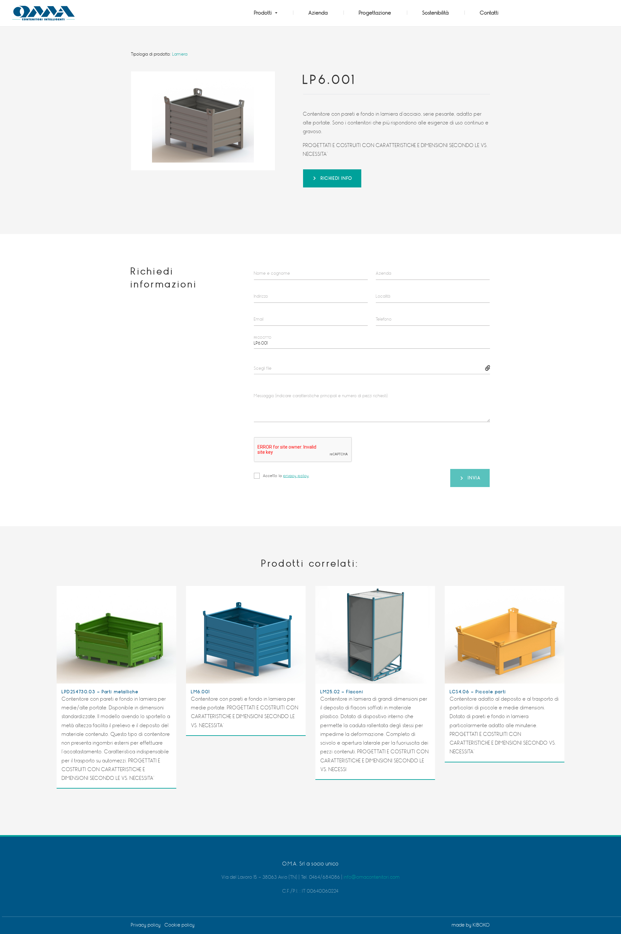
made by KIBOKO (471, 925)
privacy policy (296, 475)
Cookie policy (180, 925)
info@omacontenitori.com (372, 877)
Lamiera (180, 54)
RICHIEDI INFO (337, 178)
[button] (266, 13)
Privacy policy (146, 925)
